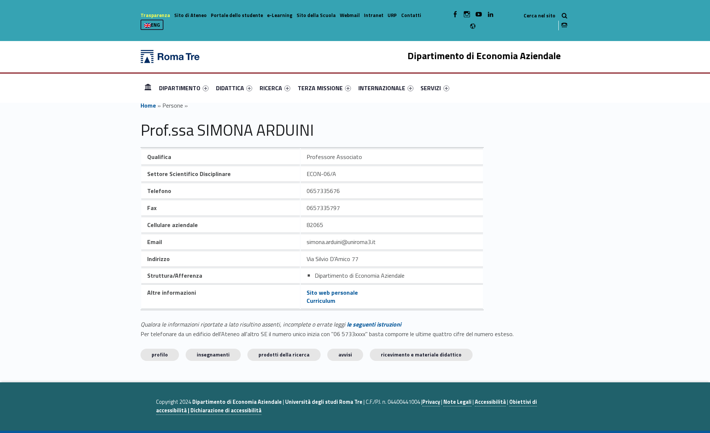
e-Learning (280, 15)
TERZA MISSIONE (320, 88)
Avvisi (345, 354)
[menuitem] (148, 88)
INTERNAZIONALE (381, 88)
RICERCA (271, 88)
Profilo (160, 354)
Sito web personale (332, 292)
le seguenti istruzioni (374, 324)
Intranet (373, 15)
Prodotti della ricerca (284, 354)
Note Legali (457, 402)
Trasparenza (155, 15)
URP (392, 15)
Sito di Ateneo (190, 15)
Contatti (411, 15)
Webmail (350, 15)
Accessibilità (490, 402)
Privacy (431, 402)
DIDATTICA (230, 88)
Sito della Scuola (316, 15)
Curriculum (321, 300)
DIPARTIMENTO (179, 88)
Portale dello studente (237, 15)
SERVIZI (430, 88)
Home (148, 87)
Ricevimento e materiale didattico (421, 354)
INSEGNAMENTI (213, 354)
